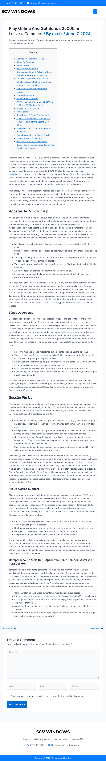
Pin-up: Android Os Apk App (29, 138)
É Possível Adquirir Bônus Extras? (32, 79)
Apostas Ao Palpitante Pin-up (30, 59)
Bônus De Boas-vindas (27, 98)
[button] (95, 11)
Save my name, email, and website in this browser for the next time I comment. (48, 696)
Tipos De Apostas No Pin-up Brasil (32, 135)
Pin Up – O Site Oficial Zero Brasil (31, 141)
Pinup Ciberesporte (25, 95)
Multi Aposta (22, 112)
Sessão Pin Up (23, 65)
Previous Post (10, 628)
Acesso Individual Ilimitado (28, 108)
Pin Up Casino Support (27, 68)
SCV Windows (18, 11)
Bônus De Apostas (25, 62)
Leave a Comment (26, 33)
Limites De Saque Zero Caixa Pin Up (33, 118)
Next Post (97, 628)
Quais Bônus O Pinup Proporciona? (32, 115)
